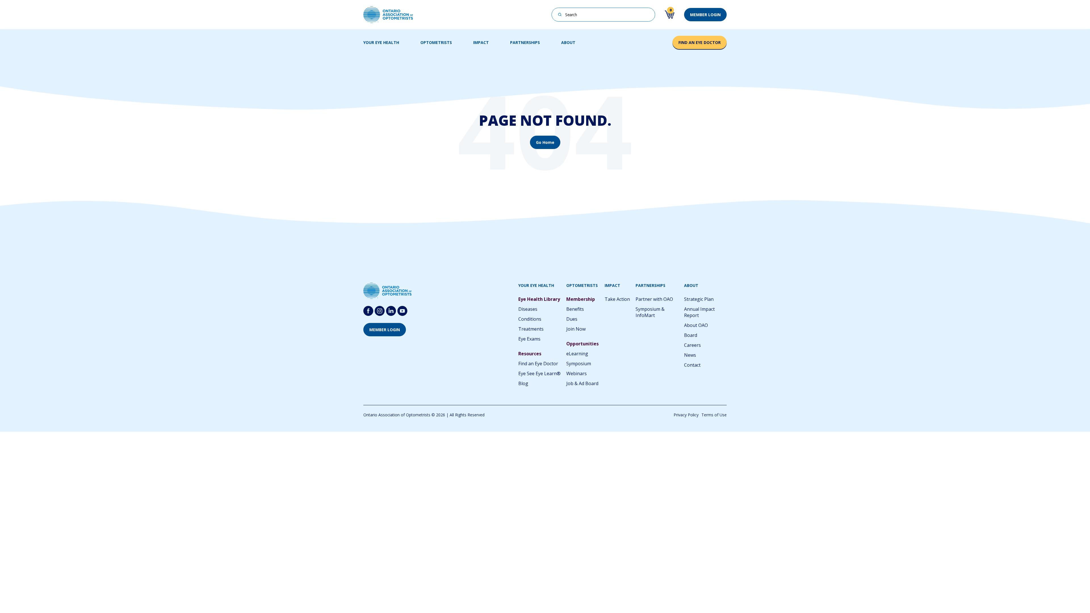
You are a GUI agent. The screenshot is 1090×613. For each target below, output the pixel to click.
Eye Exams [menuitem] (529, 339)
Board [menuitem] (690, 335)
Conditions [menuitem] (529, 319)
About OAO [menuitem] (696, 325)
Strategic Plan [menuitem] (699, 299)
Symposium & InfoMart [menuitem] (650, 312)
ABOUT (568, 42)
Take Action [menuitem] (617, 299)
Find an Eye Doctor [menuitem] (538, 363)
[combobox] (603, 14)
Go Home (545, 142)
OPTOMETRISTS (436, 42)
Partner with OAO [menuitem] (654, 299)
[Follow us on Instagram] (380, 311)
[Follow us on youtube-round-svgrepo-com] (402, 311)
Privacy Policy (686, 414)
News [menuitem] (690, 355)
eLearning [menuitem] (577, 353)
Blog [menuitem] (523, 383)
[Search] (560, 14)
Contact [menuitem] (692, 365)
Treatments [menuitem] (531, 329)
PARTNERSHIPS (525, 42)
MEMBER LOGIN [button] (705, 14)
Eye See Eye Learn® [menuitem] (539, 373)
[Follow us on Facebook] (368, 311)
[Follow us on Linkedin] (391, 311)
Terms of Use (714, 414)
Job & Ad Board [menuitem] (582, 383)
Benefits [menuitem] (575, 309)
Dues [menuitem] (571, 319)
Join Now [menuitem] (576, 329)
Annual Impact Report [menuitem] (699, 312)
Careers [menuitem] (692, 345)
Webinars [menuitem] (576, 373)
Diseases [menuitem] (527, 309)
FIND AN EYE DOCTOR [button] (699, 42)
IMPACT (481, 42)
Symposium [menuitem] (578, 363)
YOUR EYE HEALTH (381, 42)
